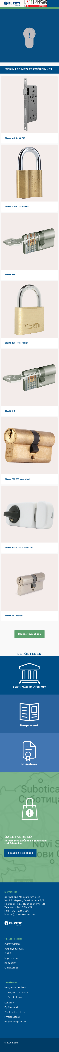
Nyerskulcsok (12, 1017)
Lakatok (9, 1003)
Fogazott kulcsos (18, 993)
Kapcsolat (10, 963)
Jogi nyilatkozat (14, 949)
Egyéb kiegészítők (15, 1022)
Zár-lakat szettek (14, 1012)
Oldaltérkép (11, 968)
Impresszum (11, 958)
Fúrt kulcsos (15, 997)
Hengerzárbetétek (15, 988)
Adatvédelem (12, 944)
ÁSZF (7, 954)
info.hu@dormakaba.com (19, 914)
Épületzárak (11, 1007)
